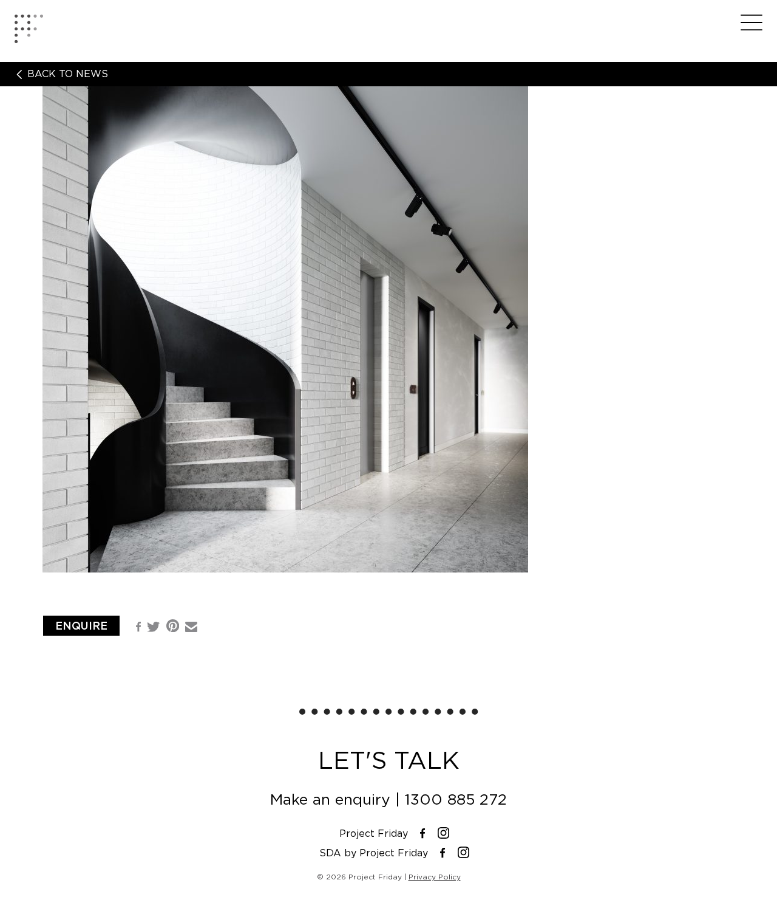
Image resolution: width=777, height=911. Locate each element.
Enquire (81, 625)
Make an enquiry (330, 799)
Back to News (66, 74)
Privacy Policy (435, 876)
